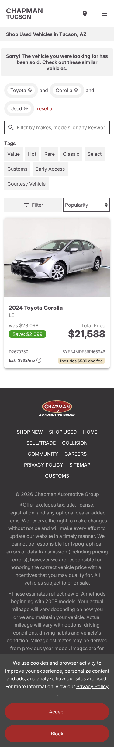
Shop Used (63, 432)
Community (43, 454)
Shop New (30, 432)
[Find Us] (85, 13)
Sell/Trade (41, 443)
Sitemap (79, 465)
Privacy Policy (43, 465)
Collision (75, 443)
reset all (46, 108)
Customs (57, 476)
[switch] (104, 13)
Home (90, 432)
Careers (75, 454)
